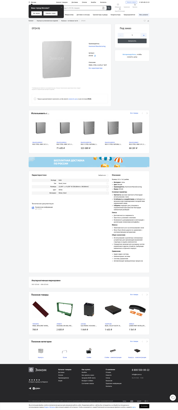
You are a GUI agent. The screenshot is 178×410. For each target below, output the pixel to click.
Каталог (31, 21)
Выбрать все (102, 175)
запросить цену (73, 99)
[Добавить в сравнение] (148, 21)
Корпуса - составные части (69, 21)
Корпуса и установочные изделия (47, 21)
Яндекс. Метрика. (49, 407)
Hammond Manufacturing (97, 46)
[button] (56, 58)
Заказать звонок (131, 2)
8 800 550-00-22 (140, 370)
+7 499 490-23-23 (144, 2)
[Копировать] (95, 56)
